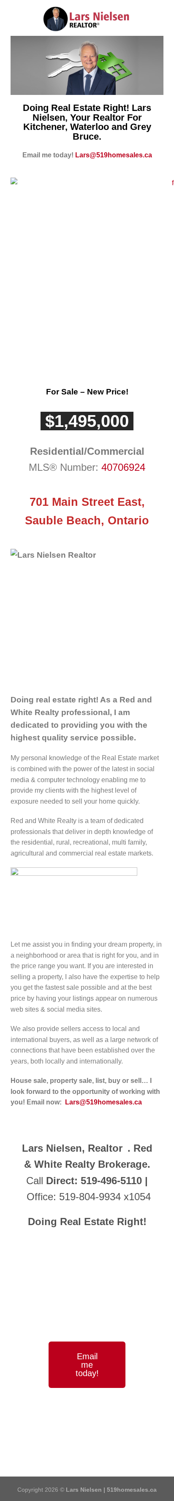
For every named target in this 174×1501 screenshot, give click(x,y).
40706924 (123, 467)
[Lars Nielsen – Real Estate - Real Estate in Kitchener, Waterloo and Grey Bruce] (87, 19)
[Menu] (11, 16)
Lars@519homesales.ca (113, 155)
